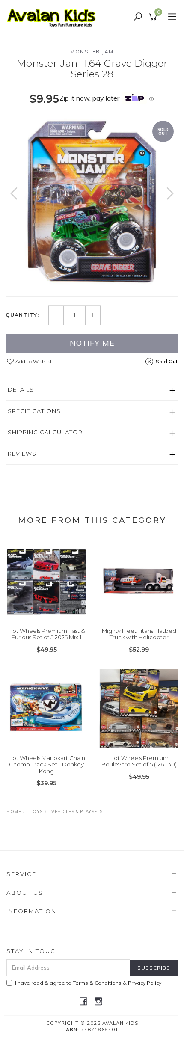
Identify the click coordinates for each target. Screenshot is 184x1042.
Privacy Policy (144, 983)
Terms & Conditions (97, 983)
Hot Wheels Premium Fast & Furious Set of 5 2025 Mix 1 (46, 634)
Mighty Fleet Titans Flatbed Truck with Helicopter (139, 634)
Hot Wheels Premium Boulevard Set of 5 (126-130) (139, 761)
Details (21, 389)
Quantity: (22, 315)
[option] (92, 202)
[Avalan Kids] (53, 17)
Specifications (34, 410)
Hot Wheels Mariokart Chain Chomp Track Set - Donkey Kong (46, 764)
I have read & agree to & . (89, 983)
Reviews (22, 453)
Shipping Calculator (45, 432)
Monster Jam (92, 51)
